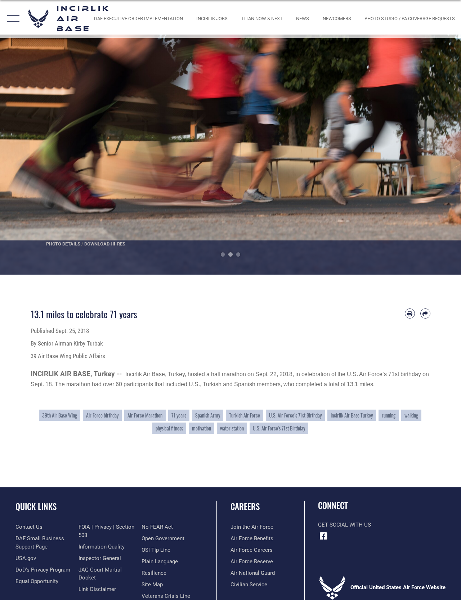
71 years (178, 415)
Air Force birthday (102, 415)
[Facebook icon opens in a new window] (323, 536)
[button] (11, 19)
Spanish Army (207, 415)
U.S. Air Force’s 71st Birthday (295, 415)
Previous (23, 155)
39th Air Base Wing (59, 415)
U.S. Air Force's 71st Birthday (279, 428)
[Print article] (410, 313)
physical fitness (169, 428)
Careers (245, 507)
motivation (201, 428)
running (388, 415)
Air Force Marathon (144, 415)
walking (411, 415)
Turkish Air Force (244, 415)
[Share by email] (425, 313)
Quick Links (36, 507)
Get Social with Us (344, 525)
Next (438, 155)
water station (232, 428)
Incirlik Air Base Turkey (352, 415)
